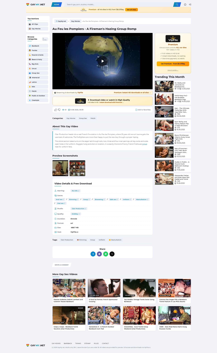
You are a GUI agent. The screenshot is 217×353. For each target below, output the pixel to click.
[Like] (55, 110)
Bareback (68, 343)
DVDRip (75, 214)
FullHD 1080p (78, 281)
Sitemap (87, 343)
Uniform (126, 199)
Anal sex (59, 199)
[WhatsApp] (105, 253)
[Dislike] (59, 110)
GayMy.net (62, 21)
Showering (99, 199)
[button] (185, 4)
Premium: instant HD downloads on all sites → (132, 92)
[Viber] (99, 253)
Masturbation (141, 199)
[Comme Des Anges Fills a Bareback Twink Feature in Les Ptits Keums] (174, 288)
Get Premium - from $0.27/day (173, 64)
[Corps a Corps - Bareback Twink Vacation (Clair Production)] (69, 315)
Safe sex (113, 199)
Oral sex (60, 203)
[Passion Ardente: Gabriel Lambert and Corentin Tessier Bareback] (69, 288)
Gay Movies (75, 21)
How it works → (173, 70)
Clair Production (78, 208)
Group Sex (83, 118)
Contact (105, 343)
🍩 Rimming (81, 240)
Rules (96, 343)
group (144, 144)
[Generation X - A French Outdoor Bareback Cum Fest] (104, 315)
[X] (112, 253)
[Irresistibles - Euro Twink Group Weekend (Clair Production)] (139, 315)
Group (85, 199)
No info (74, 191)
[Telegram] (93, 253)
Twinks (78, 343)
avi (72, 223)
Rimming (72, 199)
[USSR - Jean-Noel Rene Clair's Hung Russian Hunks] (174, 315)
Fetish (93, 118)
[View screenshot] (60, 168)
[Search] (177, 4)
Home (56, 5)
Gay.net (38, 4)
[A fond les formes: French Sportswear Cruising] (104, 288)
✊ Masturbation (115, 240)
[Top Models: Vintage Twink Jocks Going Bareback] (139, 288)
